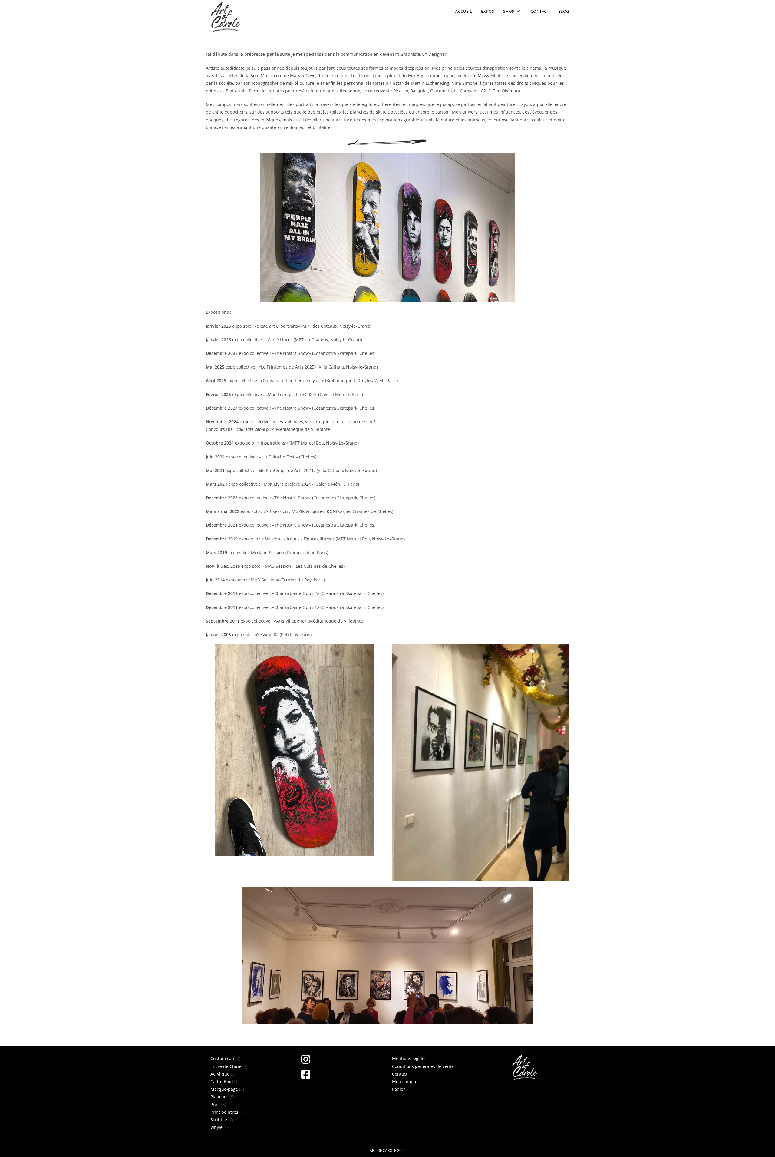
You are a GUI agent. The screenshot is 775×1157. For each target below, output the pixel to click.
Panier (398, 1089)
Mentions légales (409, 1058)
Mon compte (404, 1081)
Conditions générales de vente (423, 1066)
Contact (399, 1074)
